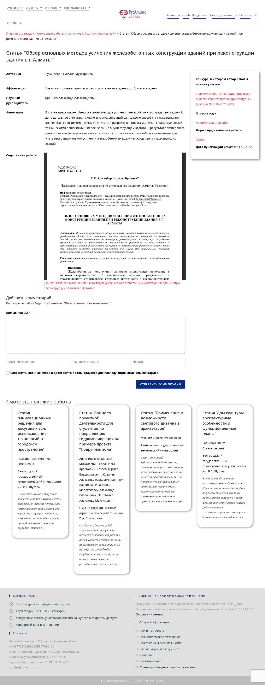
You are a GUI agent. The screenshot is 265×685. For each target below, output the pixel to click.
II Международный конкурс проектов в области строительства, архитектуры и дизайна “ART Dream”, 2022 (224, 99)
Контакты (146, 655)
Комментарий (18, 313)
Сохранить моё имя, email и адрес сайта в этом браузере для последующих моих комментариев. (84, 373)
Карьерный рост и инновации (37, 625)
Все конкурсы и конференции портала (43, 604)
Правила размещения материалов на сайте (167, 667)
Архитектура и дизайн (100, 33)
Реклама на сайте (151, 661)
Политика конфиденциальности (160, 643)
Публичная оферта (152, 630)
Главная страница (19, 33)
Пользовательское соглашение (160, 637)
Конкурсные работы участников (58, 33)
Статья (201, 139)
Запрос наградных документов (160, 649)
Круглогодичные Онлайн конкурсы (41, 611)
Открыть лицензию (150, 614)
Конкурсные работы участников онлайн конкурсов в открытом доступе (66, 618)
